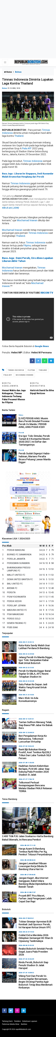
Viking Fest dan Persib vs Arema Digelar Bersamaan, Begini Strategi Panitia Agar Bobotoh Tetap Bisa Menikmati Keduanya (35, 982)
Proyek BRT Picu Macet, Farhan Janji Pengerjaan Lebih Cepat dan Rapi (35, 898)
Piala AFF (27, 148)
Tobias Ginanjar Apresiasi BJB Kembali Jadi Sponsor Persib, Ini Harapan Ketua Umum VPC (35, 924)
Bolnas (4, 88)
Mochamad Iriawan (27, 220)
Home (9, 72)
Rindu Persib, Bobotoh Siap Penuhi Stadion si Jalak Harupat (33, 965)
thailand (43, 370)
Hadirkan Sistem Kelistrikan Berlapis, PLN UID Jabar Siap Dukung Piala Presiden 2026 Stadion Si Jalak (34, 770)
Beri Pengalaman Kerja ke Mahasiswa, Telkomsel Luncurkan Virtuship (33, 738)
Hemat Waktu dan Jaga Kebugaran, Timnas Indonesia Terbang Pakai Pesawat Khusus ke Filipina (14, 393)
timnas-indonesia (16, 370)
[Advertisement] (28, 29)
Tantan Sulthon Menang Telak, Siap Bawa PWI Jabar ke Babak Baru (35, 725)
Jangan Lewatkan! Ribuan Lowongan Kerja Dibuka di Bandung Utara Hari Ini (33, 866)
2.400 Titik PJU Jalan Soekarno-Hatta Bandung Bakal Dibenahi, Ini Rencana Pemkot (27, 838)
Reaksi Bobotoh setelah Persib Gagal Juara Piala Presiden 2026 (35, 951)
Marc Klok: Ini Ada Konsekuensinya (28, 699)
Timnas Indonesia (32, 161)
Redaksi (17, 1021)
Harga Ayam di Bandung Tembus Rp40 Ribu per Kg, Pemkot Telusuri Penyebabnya (35, 851)
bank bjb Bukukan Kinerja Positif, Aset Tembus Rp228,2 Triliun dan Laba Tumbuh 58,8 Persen (35, 754)
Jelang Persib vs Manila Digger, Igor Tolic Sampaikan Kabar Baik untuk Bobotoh (36, 660)
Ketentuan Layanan (29, 1021)
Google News (42, 346)
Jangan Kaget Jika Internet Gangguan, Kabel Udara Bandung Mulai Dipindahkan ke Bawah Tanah (35, 882)
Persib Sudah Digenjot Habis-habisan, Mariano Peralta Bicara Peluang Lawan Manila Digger (35, 458)
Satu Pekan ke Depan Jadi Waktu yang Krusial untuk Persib (33, 687)
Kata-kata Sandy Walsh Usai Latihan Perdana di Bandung (34, 647)
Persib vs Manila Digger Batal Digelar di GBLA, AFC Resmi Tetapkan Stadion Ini (35, 673)
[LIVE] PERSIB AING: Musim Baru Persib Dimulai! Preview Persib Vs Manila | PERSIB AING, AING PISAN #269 (34, 423)
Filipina (27, 245)
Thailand (18, 135)
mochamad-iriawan (24, 375)
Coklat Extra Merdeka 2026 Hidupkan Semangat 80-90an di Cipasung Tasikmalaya (36, 938)
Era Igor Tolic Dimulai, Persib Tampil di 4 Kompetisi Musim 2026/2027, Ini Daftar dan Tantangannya (34, 440)
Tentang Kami (7, 1021)
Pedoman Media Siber (10, 1024)
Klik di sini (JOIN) (10, 208)
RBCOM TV (47, 292)
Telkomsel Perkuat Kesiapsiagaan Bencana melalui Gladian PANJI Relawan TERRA (35, 787)
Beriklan (24, 1024)
